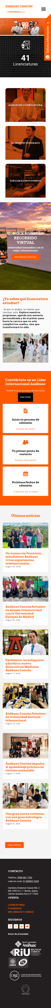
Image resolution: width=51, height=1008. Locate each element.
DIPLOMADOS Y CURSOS (20, 912)
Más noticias (14, 845)
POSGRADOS (14, 908)
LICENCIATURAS (16, 905)
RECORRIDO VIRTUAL (26, 257)
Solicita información (25, 460)
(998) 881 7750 (24, 877)
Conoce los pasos (25, 429)
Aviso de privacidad (18, 934)
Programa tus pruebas (25, 491)
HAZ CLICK (25, 397)
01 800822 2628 (31, 881)
